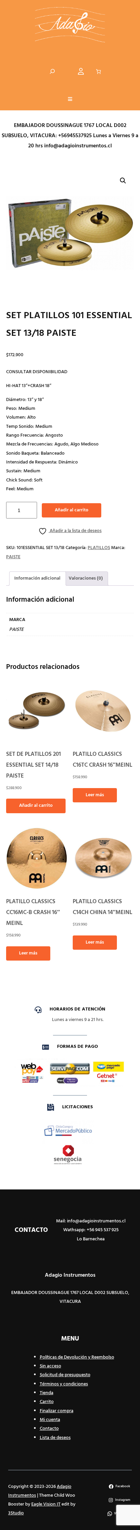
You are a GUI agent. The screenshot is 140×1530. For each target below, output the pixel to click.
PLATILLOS (99, 548)
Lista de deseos (55, 1438)
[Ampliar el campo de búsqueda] (52, 71)
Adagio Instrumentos (70, 1275)
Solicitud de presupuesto (65, 1375)
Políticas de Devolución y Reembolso (77, 1357)
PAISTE (13, 557)
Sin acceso (50, 1366)
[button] (70, 100)
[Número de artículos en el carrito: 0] (98, 72)
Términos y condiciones (64, 1384)
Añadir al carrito (71, 510)
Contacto (49, 1429)
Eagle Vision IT (45, 1504)
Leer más (95, 795)
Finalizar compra (56, 1411)
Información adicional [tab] (37, 578)
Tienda (46, 1393)
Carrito (47, 1402)
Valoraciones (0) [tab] (86, 578)
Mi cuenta (50, 1420)
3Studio (16, 1513)
